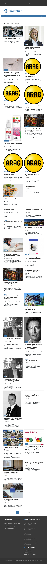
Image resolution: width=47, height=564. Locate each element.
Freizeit (5, 35)
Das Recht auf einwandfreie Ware (33, 106)
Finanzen (27, 103)
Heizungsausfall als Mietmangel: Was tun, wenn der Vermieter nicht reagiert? (12, 340)
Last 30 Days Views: (28, 554)
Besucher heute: (27, 552)
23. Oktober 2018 (28, 274)
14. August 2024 (28, 77)
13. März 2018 (7, 342)
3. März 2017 (27, 450)
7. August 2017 (7, 421)
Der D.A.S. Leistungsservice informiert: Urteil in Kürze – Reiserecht (11, 297)
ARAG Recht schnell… (30, 76)
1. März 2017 (6, 475)
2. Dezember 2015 (7, 502)
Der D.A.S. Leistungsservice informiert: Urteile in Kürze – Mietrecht (32, 272)
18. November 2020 (8, 211)
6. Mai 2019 (27, 259)
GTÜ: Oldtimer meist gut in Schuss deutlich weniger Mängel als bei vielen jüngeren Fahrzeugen (34, 448)
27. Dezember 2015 (28, 465)
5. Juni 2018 (6, 300)
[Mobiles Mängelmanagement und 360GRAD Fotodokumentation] (34, 246)
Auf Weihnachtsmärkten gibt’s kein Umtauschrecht (12, 283)
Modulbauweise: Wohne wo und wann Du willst (33, 228)
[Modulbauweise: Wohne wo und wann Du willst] (34, 222)
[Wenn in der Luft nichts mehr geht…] (34, 162)
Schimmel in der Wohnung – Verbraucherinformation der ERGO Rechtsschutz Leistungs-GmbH (12, 74)
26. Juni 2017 (6, 451)
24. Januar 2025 (28, 50)
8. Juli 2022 (27, 177)
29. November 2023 (28, 131)
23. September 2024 (8, 78)
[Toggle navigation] (5, 16)
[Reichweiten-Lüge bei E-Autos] (13, 31)
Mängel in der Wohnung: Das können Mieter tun (32, 48)
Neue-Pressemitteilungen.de (16, 560)
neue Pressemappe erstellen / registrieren (15, 3)
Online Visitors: (27, 550)
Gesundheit (6, 140)
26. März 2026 (7, 39)
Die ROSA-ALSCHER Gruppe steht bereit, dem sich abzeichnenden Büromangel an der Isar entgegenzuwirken (34, 346)
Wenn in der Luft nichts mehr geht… (32, 175)
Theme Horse (39, 560)
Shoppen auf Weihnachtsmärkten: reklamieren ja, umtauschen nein (34, 129)
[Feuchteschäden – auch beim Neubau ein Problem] (34, 299)
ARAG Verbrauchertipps (31, 360)
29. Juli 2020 (27, 212)
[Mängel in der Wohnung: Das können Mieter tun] (34, 35)
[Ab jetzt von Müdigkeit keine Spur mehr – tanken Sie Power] (13, 128)
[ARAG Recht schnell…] (32, 66)
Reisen (26, 171)
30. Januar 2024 (7, 146)
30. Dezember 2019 (8, 258)
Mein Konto (27, 3)
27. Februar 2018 (7, 383)
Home (5, 18)
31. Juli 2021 (6, 200)
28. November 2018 (8, 285)
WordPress (27, 561)
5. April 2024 (27, 107)
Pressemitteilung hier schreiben (36, 3)
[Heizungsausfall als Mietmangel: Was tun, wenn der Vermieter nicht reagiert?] (13, 327)
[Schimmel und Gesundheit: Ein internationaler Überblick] (13, 465)
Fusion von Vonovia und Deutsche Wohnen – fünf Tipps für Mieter (34, 463)
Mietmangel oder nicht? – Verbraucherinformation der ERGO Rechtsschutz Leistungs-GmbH (12, 255)
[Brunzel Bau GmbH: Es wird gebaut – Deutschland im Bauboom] (13, 438)
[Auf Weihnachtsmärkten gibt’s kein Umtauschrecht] (13, 274)
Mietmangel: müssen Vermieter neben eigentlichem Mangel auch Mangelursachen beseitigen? (12, 381)
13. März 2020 (27, 230)
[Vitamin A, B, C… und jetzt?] (13, 190)
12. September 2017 (28, 362)
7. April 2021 (27, 188)
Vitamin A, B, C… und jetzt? (11, 198)
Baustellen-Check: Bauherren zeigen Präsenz (12, 500)
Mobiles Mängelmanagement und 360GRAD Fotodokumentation (33, 257)
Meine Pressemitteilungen (8, 5)
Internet (26, 254)
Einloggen (5, 3)
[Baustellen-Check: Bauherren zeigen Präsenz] (13, 490)
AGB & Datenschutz (27, 560)
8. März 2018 (27, 350)
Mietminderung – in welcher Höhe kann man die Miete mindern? (13, 419)
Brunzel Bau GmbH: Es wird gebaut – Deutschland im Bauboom (11, 449)
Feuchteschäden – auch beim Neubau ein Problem (32, 308)
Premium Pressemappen (19, 5)
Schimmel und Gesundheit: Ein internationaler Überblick (12, 473)
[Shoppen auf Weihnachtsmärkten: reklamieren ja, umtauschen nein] (34, 120)
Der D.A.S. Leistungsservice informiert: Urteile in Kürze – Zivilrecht (32, 395)
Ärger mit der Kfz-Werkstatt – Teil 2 (33, 210)
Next (29, 512)
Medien (5, 376)
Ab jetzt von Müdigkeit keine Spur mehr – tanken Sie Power (13, 144)
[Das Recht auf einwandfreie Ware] (34, 94)
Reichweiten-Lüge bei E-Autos (12, 38)
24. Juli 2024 (6, 104)
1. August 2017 (27, 398)
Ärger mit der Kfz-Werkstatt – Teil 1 (13, 222)
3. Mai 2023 (6, 175)
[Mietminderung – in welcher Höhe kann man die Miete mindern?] (12, 403)
